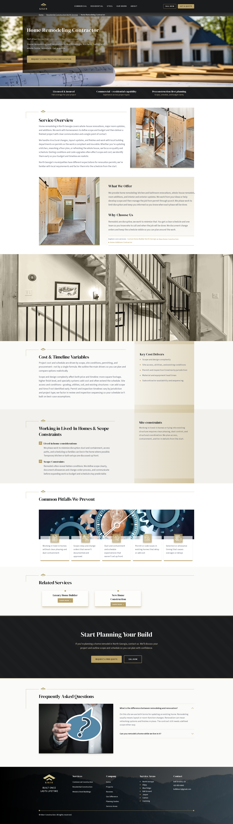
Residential (97, 6)
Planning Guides (112, 801)
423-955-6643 (178, 785)
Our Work (121, 6)
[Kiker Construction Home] (49, 778)
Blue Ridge (147, 788)
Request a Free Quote (106, 659)
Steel (110, 6)
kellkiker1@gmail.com (182, 789)
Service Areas (111, 806)
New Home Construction (169, 239)
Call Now (169, 6)
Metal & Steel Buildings (82, 791)
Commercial (80, 6)
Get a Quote (186, 6)
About (134, 6)
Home (41, 14)
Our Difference (112, 796)
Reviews (109, 791)
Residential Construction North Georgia (62, 14)
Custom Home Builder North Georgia (142, 239)
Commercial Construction (83, 782)
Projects (109, 787)
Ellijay (145, 785)
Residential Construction (82, 787)
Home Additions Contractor (121, 242)
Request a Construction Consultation (51, 59)
